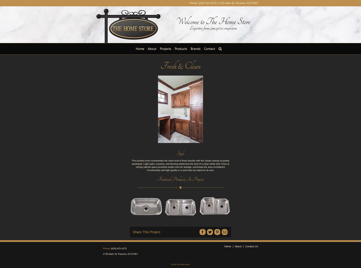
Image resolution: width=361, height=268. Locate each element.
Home (227, 246)
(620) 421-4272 (119, 248)
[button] (220, 48)
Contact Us (251, 246)
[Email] (224, 232)
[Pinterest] (217, 232)
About (238, 246)
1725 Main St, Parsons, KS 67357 (238, 3)
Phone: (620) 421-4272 (203, 3)
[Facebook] (202, 232)
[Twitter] (210, 232)
